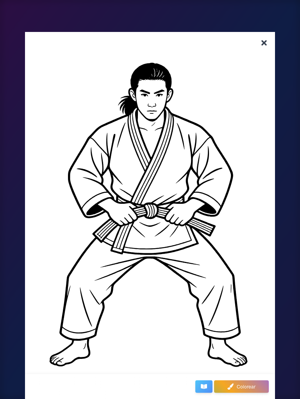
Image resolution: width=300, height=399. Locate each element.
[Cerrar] (264, 43)
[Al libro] (203, 386)
